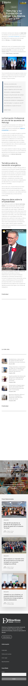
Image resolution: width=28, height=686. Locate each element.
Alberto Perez (11, 22)
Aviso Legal (4, 657)
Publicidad (4, 650)
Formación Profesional (13, 36)
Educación (13, 7)
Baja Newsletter (5, 661)
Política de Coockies (6, 654)
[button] (25, 2)
